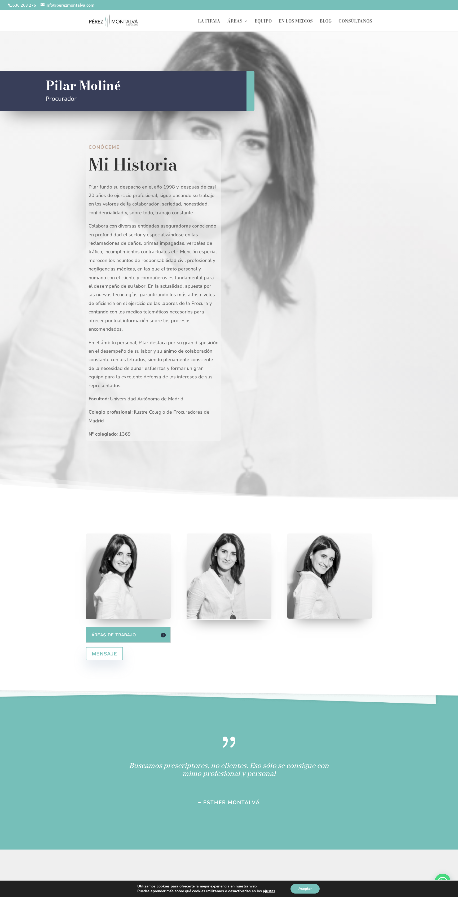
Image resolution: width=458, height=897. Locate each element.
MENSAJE (104, 653)
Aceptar (305, 888)
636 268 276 (24, 5)
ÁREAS (235, 21)
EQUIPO (263, 21)
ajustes (269, 891)
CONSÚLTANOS (355, 21)
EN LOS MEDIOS (296, 21)
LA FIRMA (209, 21)
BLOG (326, 21)
